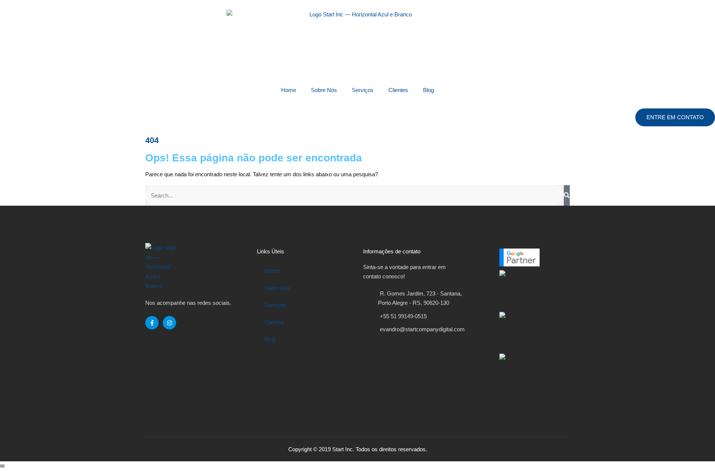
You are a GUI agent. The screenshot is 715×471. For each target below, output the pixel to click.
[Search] (567, 195)
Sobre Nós (324, 90)
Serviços (363, 90)
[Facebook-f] (152, 322)
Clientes (398, 90)
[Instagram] (169, 322)
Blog (428, 90)
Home (288, 90)
